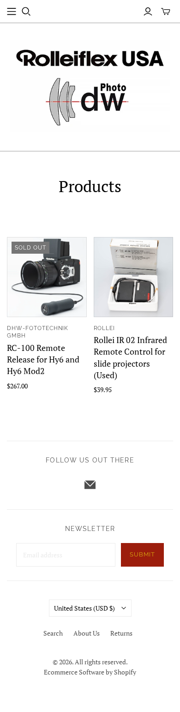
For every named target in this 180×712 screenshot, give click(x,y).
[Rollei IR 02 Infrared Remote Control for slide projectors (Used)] (134, 277)
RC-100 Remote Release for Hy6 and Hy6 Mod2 (43, 359)
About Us (86, 633)
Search (53, 633)
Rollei (104, 328)
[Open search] (26, 11)
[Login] (148, 11)
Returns (121, 633)
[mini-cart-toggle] (165, 11)
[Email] (90, 484)
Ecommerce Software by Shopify (90, 672)
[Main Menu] (11, 11)
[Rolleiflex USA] (90, 85)
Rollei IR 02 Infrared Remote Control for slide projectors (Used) (130, 357)
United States (84, 608)
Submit (142, 554)
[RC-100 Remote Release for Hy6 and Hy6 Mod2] (47, 277)
